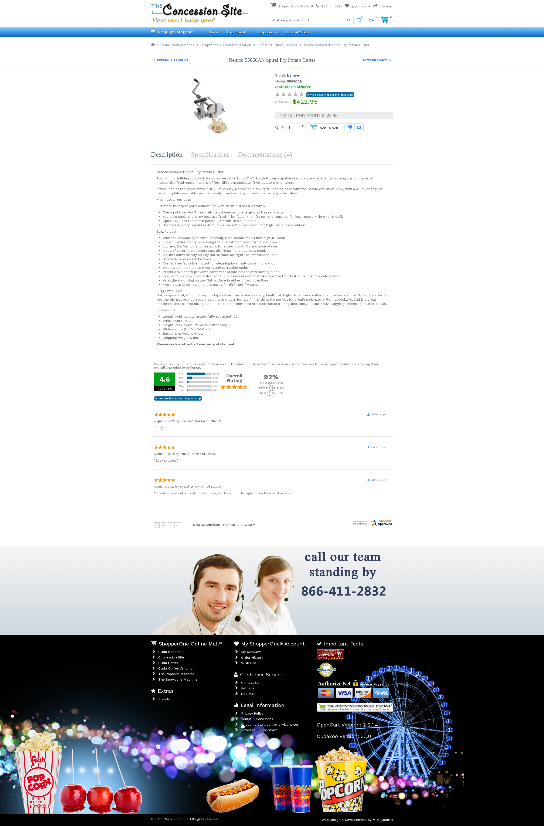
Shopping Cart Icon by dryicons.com (270, 724)
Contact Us (250, 683)
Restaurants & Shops (177, 45)
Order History (252, 657)
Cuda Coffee (168, 663)
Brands (164, 699)
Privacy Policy (252, 713)
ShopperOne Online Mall (295, 6)
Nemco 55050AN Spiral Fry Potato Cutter (336, 45)
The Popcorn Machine (176, 674)
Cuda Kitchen (169, 652)
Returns (247, 688)
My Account (358, 6)
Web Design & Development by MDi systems (357, 820)
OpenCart (269, 730)
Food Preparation (237, 45)
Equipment (209, 45)
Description (167, 154)
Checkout (385, 6)
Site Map (248, 694)
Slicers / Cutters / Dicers (276, 45)
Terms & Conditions (257, 719)
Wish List (248, 663)
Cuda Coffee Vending (175, 668)
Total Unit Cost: (300, 115)
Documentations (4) (265, 154)
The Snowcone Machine (177, 679)
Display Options (206, 525)
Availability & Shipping (293, 87)
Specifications (210, 154)
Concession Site (171, 657)
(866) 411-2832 (331, 6)
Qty (279, 127)
